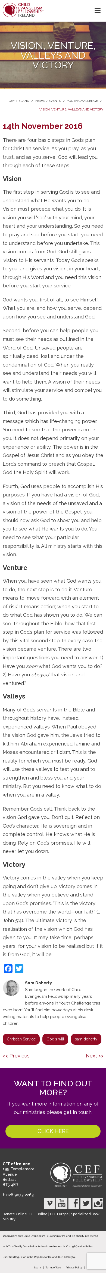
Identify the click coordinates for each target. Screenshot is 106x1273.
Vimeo (49, 1203)
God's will (55, 1039)
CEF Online (38, 1214)
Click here (53, 1131)
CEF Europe (59, 1214)
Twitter (85, 1203)
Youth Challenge (82, 101)
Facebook (73, 1203)
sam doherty (86, 1039)
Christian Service (21, 1039)
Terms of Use (53, 1267)
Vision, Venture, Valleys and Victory (71, 109)
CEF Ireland (19, 101)
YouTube (61, 1203)
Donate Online (15, 1214)
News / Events (48, 101)
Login (37, 1267)
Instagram (97, 1203)
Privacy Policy (74, 1267)
